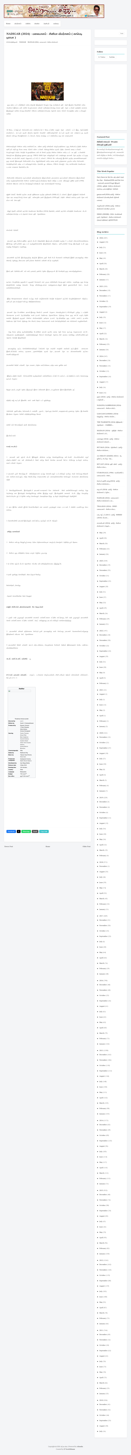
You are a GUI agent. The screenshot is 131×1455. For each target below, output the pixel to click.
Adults (27, 23)
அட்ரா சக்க (64, 1446)
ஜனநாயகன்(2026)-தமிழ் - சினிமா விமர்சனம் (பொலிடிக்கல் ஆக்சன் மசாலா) (108, 197)
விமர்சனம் (18, 23)
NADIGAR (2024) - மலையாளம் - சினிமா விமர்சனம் (43, 42)
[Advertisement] (47, 60)
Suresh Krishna (24, 739)
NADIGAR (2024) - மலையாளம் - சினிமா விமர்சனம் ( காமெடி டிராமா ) (44, 35)
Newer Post (8, 846)
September (103, 306)
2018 (101, 862)
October (102, 301)
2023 (101, 561)
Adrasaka (80, 1446)
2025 (101, 286)
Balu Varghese (24, 737)
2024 (101, 356)
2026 (101, 238)
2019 (101, 797)
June (101, 253)
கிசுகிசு (36, 23)
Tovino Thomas (24, 733)
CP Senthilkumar (69, 1449)
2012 (101, 1260)
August (102, 242)
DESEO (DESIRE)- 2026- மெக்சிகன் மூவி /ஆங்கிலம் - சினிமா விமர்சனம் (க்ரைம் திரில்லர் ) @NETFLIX (109, 217)
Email (35, 831)
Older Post (87, 846)
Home (8, 23)
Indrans (22, 744)
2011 (101, 1330)
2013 (101, 1190)
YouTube (112, 57)
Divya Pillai (23, 735)
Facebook (11, 831)
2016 (101, 980)
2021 (101, 690)
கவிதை (56, 23)
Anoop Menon (24, 746)
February (102, 274)
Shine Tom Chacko (25, 742)
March (101, 269)
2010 (101, 1400)
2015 (101, 1050)
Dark (121, 33)
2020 (101, 733)
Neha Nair (23, 757)
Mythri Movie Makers (26, 761)
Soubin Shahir (24, 741)
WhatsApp (26, 831)
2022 (101, 631)
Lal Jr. (21, 721)
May (100, 258)
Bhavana (22, 748)
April (101, 263)
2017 (101, 916)
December (103, 290)
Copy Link (44, 831)
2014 (101, 1120)
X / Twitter (101, 57)
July (100, 247)
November (103, 296)
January (102, 280)
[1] (26, 773)
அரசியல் (46, 23)
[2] (29, 775)
